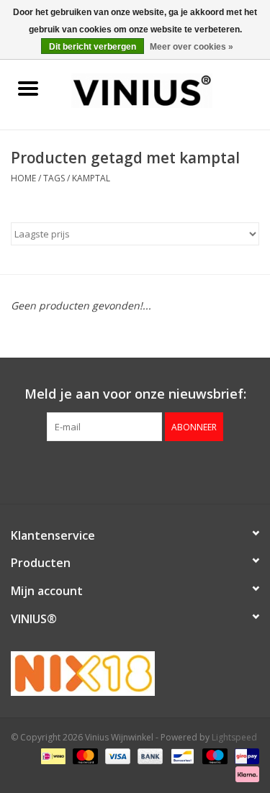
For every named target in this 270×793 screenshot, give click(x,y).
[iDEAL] (52, 755)
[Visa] (116, 755)
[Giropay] (244, 755)
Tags (54, 178)
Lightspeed (234, 737)
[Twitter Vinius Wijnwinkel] (135, 470)
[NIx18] (135, 673)
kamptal (91, 178)
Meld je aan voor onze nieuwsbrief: (135, 394)
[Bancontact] (181, 755)
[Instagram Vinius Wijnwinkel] (161, 470)
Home (23, 178)
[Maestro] (213, 755)
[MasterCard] (84, 755)
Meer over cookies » (191, 47)
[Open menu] (28, 87)
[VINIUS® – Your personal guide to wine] (163, 89)
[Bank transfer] (148, 755)
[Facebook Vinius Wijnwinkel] (109, 470)
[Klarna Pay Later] (244, 773)
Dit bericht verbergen (92, 47)
